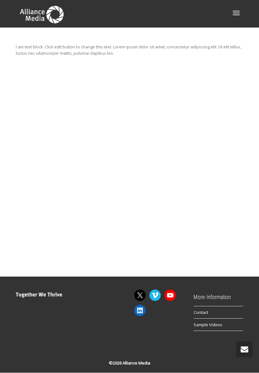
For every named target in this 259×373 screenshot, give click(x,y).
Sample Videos (208, 324)
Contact (201, 312)
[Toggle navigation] (236, 13)
